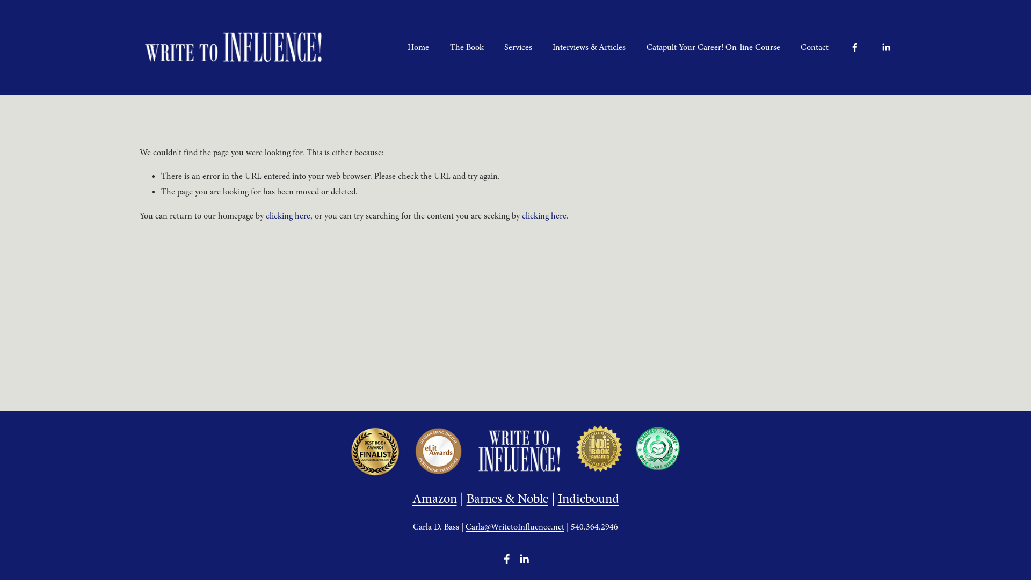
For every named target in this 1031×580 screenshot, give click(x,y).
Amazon (434, 499)
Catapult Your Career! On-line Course (713, 47)
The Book (467, 47)
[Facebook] (855, 47)
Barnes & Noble (507, 499)
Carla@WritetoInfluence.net (515, 527)
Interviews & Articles (589, 47)
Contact (815, 47)
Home (418, 47)
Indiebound (588, 499)
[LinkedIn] (886, 47)
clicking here (288, 216)
